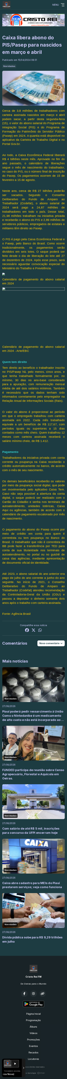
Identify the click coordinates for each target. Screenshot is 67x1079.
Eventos (33, 1046)
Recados (33, 1052)
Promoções (33, 1039)
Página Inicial (33, 1013)
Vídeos (33, 1033)
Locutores (33, 1059)
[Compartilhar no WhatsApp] (40, 630)
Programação (33, 1020)
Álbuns (33, 1026)
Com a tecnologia (29, 1073)
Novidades (9, 66)
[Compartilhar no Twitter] (33, 630)
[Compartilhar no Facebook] (27, 630)
